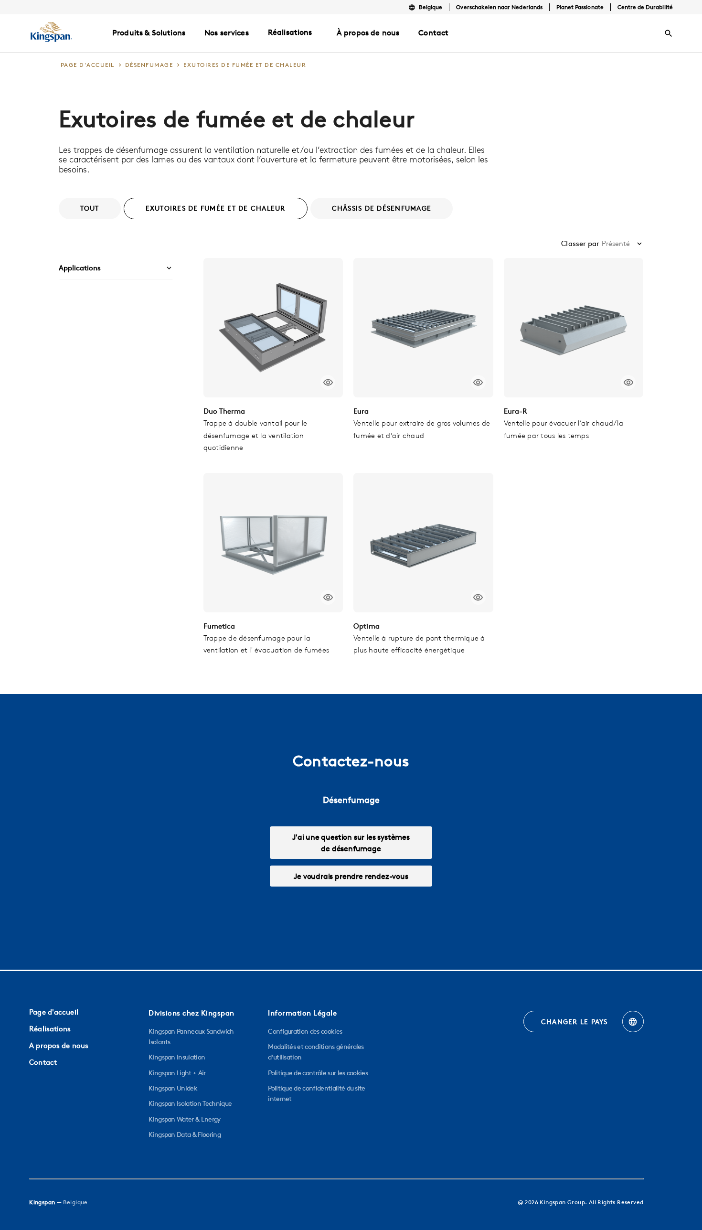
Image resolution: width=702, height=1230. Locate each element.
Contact (43, 1062)
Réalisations (290, 32)
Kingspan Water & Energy (184, 1119)
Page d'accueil (53, 1011)
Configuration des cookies (305, 1031)
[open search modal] (668, 33)
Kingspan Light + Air (177, 1073)
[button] (116, 268)
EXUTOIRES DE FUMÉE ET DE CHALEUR (216, 208)
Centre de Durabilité (645, 7)
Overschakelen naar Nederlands (499, 7)
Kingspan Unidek (173, 1088)
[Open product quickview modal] (327, 382)
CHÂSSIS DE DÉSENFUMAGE (382, 208)
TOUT (89, 208)
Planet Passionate (580, 7)
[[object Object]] (273, 328)
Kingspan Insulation (177, 1057)
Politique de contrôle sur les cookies (318, 1073)
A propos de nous (58, 1045)
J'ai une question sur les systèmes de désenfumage (351, 842)
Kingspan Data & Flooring (185, 1134)
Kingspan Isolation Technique (190, 1103)
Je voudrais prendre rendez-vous (351, 876)
